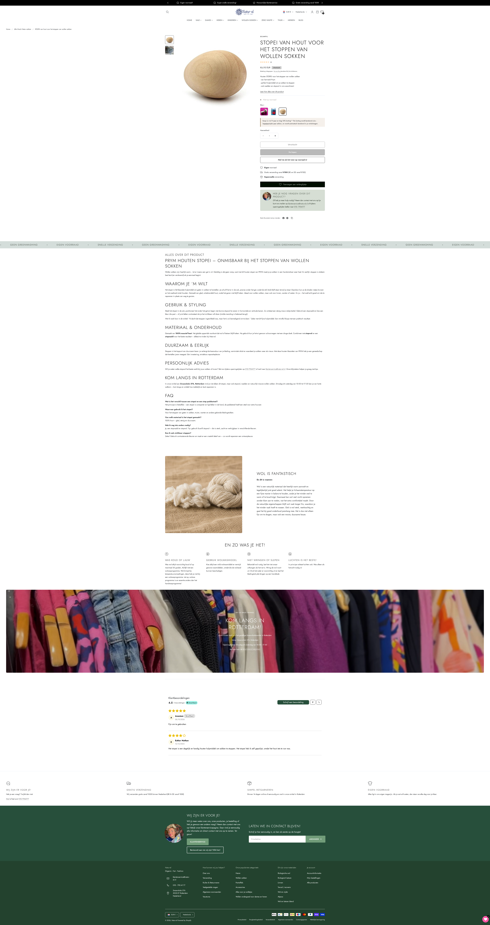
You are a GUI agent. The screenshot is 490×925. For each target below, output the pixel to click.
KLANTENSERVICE (197, 842)
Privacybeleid (242, 920)
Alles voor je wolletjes (244, 892)
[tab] (169, 39)
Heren (238, 873)
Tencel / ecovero (284, 887)
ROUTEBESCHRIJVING (251, 649)
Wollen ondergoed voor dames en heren (251, 896)
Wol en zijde (283, 892)
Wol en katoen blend (286, 901)
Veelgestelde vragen (210, 887)
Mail (7, 799)
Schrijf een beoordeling (293, 702)
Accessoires (240, 887)
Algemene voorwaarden (212, 892)
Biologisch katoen (284, 878)
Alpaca (280, 896)
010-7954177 (250, 369)
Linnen (280, 882)
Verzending (277, 71)
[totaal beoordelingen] (292, 62)
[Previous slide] (168, 3)
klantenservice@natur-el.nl (298, 203)
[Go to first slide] (322, 3)
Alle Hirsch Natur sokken (22, 29)
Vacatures (206, 896)
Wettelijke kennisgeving (317, 920)
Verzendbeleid (270, 920)
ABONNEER (314, 839)
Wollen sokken (241, 878)
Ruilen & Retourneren (211, 882)
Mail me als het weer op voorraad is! (292, 160)
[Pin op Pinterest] (287, 218)
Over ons (206, 873)
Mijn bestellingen (313, 878)
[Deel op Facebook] (283, 218)
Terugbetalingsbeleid (256, 920)
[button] (167, 12)
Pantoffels (239, 882)
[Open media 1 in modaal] (248, 40)
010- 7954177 (299, 206)
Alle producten (312, 882)
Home (8, 29)
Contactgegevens (301, 920)
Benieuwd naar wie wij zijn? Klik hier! (205, 850)
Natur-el (174, 920)
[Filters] (312, 702)
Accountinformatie (314, 873)
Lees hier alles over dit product (272, 91)
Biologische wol (284, 873)
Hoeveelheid (264, 130)
